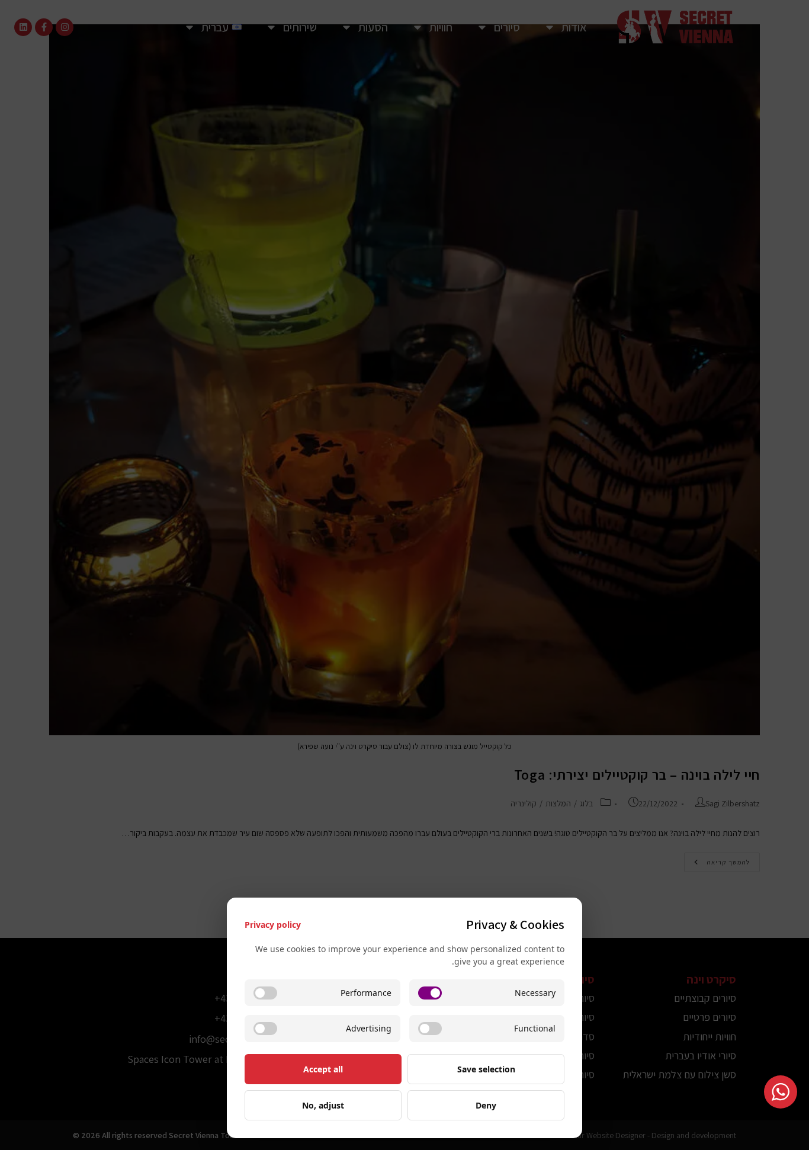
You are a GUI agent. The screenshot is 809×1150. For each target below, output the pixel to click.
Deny (486, 1105)
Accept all (323, 1069)
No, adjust (323, 1105)
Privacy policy (273, 924)
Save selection (486, 1069)
